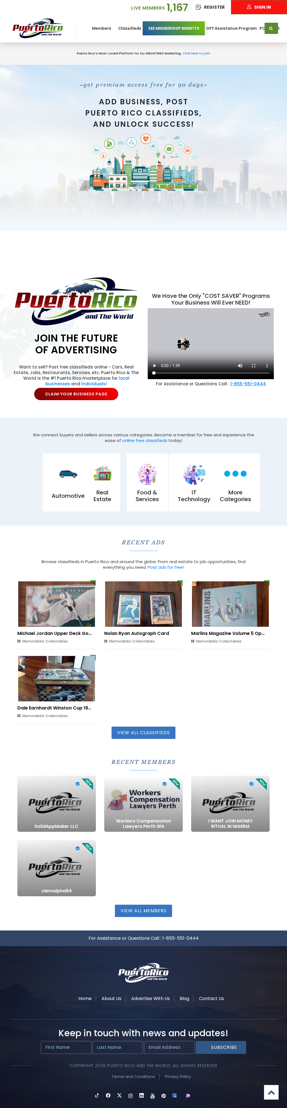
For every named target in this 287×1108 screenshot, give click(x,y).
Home (85, 998)
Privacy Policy (178, 1076)
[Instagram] (130, 1096)
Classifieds (129, 28)
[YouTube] (153, 1096)
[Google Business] (174, 1096)
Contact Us (211, 998)
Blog (184, 998)
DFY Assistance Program (231, 28)
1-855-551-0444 (180, 938)
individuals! (94, 384)
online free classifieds (144, 440)
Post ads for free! (166, 567)
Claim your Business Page (76, 394)
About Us (111, 998)
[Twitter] (119, 1096)
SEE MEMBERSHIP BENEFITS (173, 28)
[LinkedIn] (141, 1096)
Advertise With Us (150, 998)
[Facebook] (108, 1096)
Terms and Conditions (133, 1076)
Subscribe (224, 1047)
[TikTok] (97, 1096)
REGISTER (214, 7)
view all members (143, 910)
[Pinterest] (163, 1096)
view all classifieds (143, 732)
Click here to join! (196, 53)
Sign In (262, 7)
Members (101, 28)
